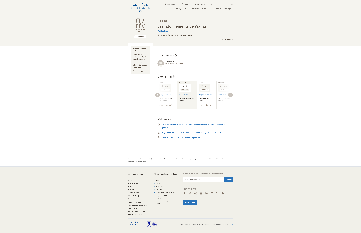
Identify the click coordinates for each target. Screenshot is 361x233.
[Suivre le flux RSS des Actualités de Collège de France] (217, 193)
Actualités (131, 189)
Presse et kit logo (133, 199)
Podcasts (131, 186)
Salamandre (159, 186)
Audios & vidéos (204, 4)
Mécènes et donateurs (135, 214)
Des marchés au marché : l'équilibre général (176, 35)
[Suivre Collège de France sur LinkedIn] (206, 193)
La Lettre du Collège (134, 193)
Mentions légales (198, 224)
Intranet (158, 180)
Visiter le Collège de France (136, 211)
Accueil (130, 159)
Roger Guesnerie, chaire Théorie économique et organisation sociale (191, 132)
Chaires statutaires (140, 159)
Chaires (222, 4)
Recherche (196, 9)
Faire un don (190, 202)
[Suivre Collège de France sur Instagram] (190, 193)
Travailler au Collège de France (137, 205)
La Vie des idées (161, 199)
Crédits (207, 224)
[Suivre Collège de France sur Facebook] (184, 193)
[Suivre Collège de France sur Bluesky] (201, 193)
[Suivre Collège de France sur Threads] (195, 193)
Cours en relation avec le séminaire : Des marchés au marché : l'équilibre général (193, 126)
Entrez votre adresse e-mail (193, 179)
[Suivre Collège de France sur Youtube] (212, 193)
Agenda (187, 4)
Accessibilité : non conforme (220, 224)
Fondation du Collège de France (165, 193)
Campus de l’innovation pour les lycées (165, 203)
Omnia (158, 183)
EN (232, 4)
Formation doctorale (134, 202)
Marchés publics (133, 208)
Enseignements (196, 159)
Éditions (218, 9)
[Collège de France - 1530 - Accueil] (140, 8)
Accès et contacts (185, 224)
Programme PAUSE (161, 196)
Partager (228, 40)
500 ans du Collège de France (137, 196)
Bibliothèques (207, 9)
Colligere (159, 189)
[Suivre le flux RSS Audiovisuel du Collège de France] (222, 193)
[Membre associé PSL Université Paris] (152, 224)
